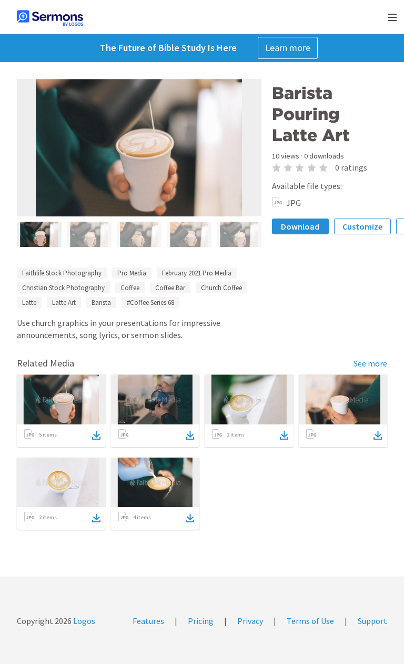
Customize (362, 226)
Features (148, 621)
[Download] (96, 435)
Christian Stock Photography (63, 287)
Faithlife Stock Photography (62, 273)
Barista (101, 302)
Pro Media (131, 273)
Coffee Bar (170, 287)
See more (370, 363)
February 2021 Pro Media (196, 273)
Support (372, 621)
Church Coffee (221, 287)
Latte (29, 302)
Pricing (201, 621)
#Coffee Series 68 (150, 302)
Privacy (250, 621)
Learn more (287, 48)
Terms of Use (310, 621)
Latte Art (64, 302)
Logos (83, 621)
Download (300, 226)
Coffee (129, 287)
